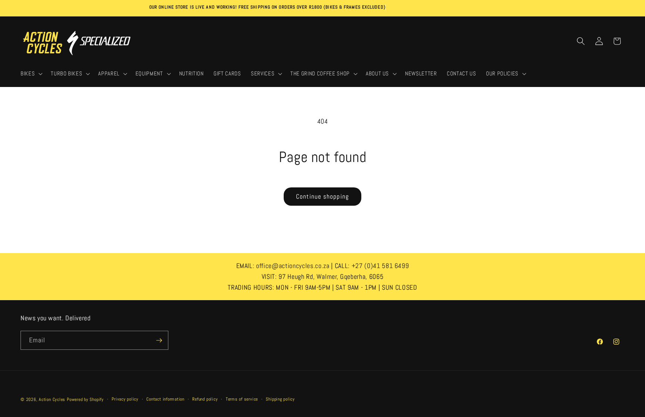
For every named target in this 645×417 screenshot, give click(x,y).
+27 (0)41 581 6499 (380, 265)
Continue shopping (322, 196)
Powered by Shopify (85, 399)
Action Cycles (52, 399)
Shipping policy (280, 399)
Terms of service (242, 399)
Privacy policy (125, 399)
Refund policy (205, 399)
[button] (31, 74)
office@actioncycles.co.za (293, 265)
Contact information (165, 399)
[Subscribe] (159, 340)
